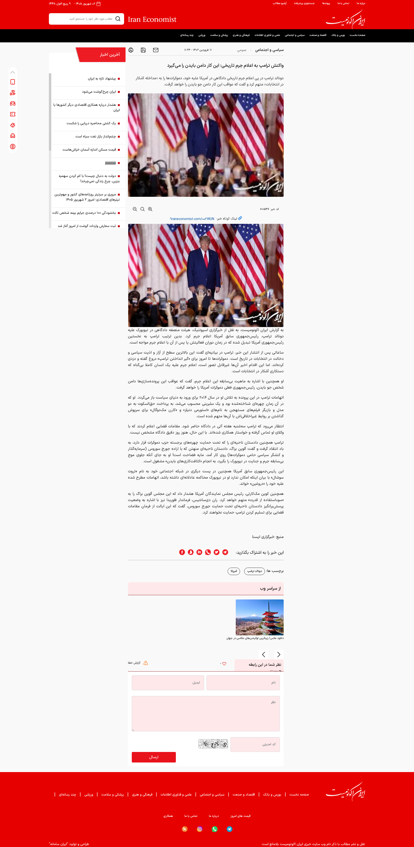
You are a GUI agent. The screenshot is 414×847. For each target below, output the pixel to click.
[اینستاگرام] (200, 829)
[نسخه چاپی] (131, 50)
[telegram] (227, 552)
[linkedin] (198, 552)
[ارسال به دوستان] (155, 50)
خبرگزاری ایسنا (263, 537)
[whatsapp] (206, 552)
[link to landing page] (345, 19)
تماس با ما (343, 3)
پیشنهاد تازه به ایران (102, 78)
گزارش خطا (134, 663)
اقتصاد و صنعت (318, 35)
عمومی (242, 50)
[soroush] (189, 552)
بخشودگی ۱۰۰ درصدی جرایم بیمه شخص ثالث (84, 212)
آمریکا (234, 571)
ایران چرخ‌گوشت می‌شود (99, 91)
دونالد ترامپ (254, 571)
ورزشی (201, 35)
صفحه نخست (357, 35)
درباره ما (361, 3)
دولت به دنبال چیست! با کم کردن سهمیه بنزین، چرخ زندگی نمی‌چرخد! (89, 179)
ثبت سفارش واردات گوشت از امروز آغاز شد (87, 226)
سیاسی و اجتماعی (295, 35)
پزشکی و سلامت (219, 35)
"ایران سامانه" (58, 844)
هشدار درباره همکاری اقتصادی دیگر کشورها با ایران (86, 107)
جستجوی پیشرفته (304, 3)
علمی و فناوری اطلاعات (267, 35)
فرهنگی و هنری (241, 35)
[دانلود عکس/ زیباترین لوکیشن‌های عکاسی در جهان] (260, 617)
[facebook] (180, 552)
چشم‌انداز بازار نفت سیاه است (95, 136)
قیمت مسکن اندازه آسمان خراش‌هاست (89, 149)
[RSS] (185, 829)
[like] (224, 664)
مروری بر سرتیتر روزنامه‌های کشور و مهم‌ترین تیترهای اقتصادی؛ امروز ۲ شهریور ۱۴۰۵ (87, 197)
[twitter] (215, 552)
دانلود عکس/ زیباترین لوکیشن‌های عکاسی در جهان (255, 638)
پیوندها (326, 3)
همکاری (168, 816)
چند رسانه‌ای (187, 35)
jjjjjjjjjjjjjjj (110, 162)
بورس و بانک (338, 35)
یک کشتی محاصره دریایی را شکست (91, 123)
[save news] (143, 50)
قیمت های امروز (240, 816)
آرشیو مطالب (280, 3)
